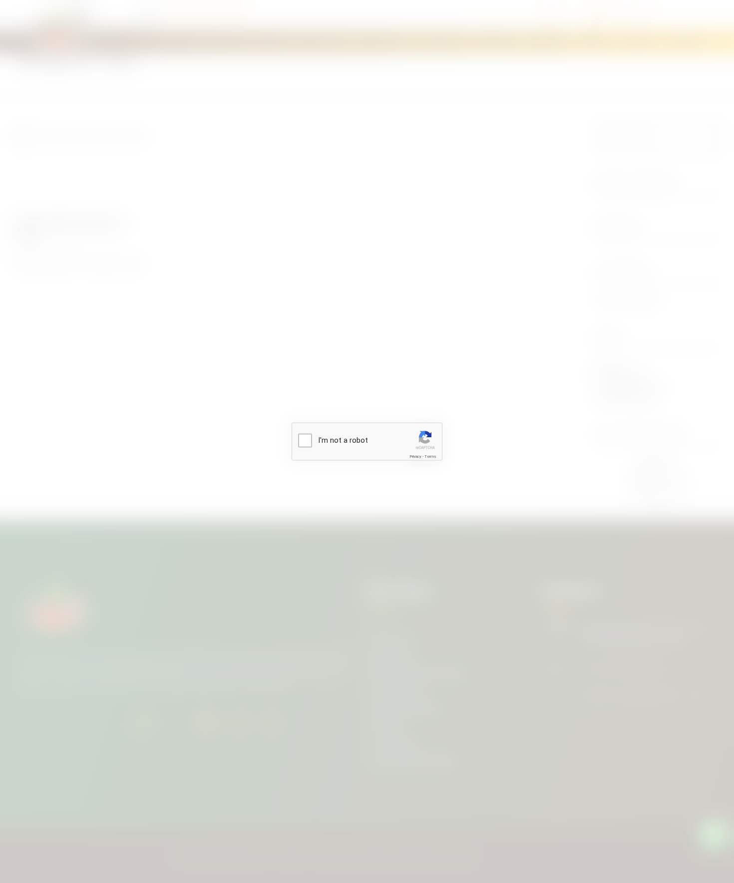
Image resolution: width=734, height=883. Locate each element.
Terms (430, 456)
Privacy (415, 456)
